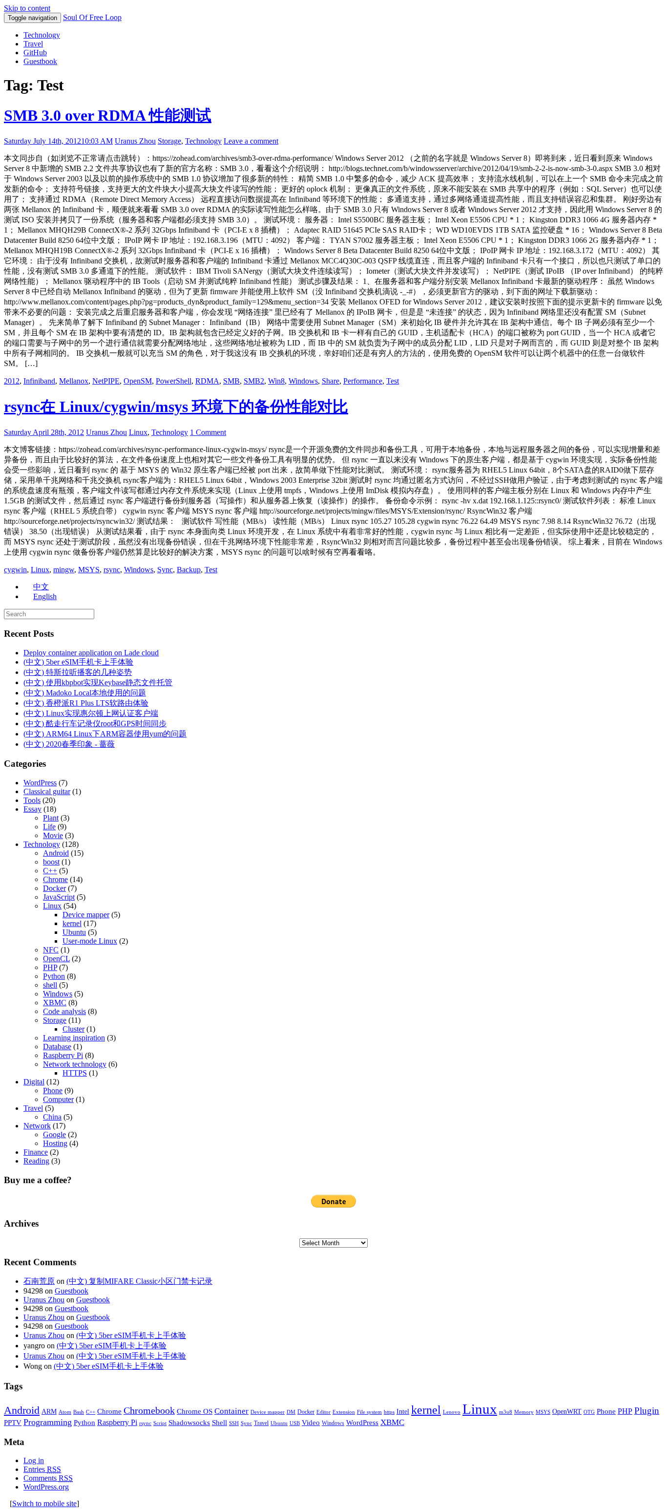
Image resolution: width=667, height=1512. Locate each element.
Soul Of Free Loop (92, 17)
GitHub (35, 52)
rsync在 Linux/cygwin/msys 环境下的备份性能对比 (176, 406)
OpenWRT (567, 1411)
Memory (524, 1412)
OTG (589, 1412)
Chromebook (149, 1410)
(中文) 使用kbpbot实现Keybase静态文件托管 (97, 682)
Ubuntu (74, 932)
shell (50, 985)
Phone (53, 1090)
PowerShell (173, 381)
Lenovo (451, 1412)
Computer (58, 1099)
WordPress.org (46, 1487)
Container (231, 1411)
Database (57, 1046)
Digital (33, 1082)
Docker (54, 888)
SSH (234, 1423)
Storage (169, 141)
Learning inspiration (74, 1038)
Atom (65, 1412)
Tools (32, 800)
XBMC (54, 1002)
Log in (33, 1460)
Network (37, 1126)
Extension (344, 1412)
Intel (402, 1411)
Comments (48, 1478)
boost (51, 862)
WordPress (40, 782)
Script (160, 1423)
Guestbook (40, 61)
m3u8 (505, 1412)
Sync (165, 569)
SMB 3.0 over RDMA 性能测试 (107, 115)
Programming (47, 1422)
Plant (51, 818)
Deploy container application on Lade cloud (91, 652)
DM (291, 1412)
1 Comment (208, 432)
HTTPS (75, 1073)
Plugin (646, 1410)
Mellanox (73, 381)
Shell (219, 1422)
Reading (36, 1161)
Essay (32, 809)
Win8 (276, 381)
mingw (63, 569)
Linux (138, 432)
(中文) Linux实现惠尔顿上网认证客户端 (90, 713)
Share (330, 381)
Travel (33, 44)
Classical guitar (46, 791)
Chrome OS (194, 1411)
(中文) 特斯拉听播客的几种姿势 (77, 672)
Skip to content (27, 8)
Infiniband (39, 381)
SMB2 (254, 381)
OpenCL (56, 958)
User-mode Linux (90, 941)
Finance (35, 1152)
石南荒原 (39, 1281)
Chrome (55, 879)
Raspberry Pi (63, 1055)
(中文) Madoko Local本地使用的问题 (84, 693)
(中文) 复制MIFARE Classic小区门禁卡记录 (139, 1281)
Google (54, 1134)
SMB (231, 381)
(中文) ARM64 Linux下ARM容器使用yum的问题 (105, 734)
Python (54, 976)
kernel (72, 923)
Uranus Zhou (135, 141)
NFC (51, 950)
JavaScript (59, 897)
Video (311, 1422)
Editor (323, 1412)
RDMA (207, 381)
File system (369, 1412)
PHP (50, 967)
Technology (41, 35)
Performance (362, 381)
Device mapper (86, 914)
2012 (12, 381)
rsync (112, 569)
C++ (50, 870)
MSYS (89, 569)
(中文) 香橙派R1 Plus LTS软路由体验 (85, 703)
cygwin (15, 569)
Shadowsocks (189, 1422)
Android (56, 853)
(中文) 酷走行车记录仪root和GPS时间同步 (95, 723)
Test (392, 381)
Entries (42, 1469)
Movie (53, 835)
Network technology (74, 1064)
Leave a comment (251, 141)
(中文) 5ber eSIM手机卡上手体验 (78, 662)
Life (49, 826)
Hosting (55, 1143)
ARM (49, 1411)
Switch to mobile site (44, 1503)
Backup (189, 569)
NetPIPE (106, 381)
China (52, 1117)
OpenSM (138, 381)
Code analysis (64, 1011)
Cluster (73, 1029)
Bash (78, 1412)
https (389, 1412)
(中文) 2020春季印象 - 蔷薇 (69, 744)
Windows (303, 381)
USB (295, 1423)
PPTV (12, 1422)
